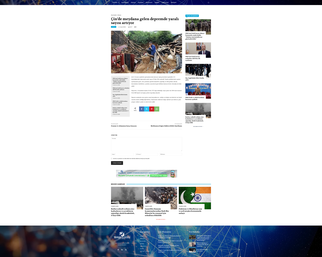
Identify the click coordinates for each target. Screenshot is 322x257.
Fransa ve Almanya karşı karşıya (124, 126)
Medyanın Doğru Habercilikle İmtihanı (166, 126)
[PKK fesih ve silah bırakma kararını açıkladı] (198, 91)
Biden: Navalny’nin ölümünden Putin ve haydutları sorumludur (169, 236)
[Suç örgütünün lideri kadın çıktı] (198, 71)
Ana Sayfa (114, 15)
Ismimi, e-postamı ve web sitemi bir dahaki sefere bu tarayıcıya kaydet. (131, 158)
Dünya (119, 15)
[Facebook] (141, 109)
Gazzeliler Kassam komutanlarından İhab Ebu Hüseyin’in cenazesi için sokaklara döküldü (157, 212)
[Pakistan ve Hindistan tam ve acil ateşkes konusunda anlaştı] (195, 198)
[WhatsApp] (156, 109)
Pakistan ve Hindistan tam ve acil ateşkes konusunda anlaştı (190, 211)
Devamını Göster (197, 126)
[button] (208, 2)
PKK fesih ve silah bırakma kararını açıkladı (120, 102)
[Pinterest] (151, 109)
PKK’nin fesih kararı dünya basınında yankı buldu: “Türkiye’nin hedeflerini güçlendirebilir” (120, 81)
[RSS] (122, 249)
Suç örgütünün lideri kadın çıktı (202, 250)
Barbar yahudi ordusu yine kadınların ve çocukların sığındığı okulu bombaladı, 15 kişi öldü (120, 110)
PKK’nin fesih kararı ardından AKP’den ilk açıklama (121, 88)
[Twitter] (146, 109)
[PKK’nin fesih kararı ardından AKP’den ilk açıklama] (198, 50)
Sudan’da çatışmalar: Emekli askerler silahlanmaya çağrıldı (168, 246)
